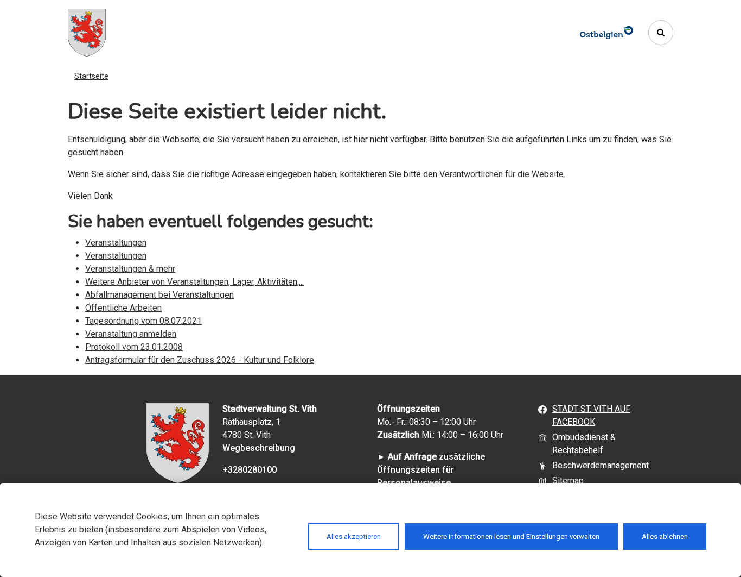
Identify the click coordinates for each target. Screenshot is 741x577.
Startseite (91, 76)
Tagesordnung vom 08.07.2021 (143, 321)
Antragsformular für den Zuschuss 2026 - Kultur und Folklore (199, 360)
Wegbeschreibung (258, 448)
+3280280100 (249, 470)
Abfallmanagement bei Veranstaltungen (159, 295)
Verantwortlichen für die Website (501, 174)
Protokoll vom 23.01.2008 (134, 347)
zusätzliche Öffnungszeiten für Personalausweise (431, 469)
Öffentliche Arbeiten (123, 308)
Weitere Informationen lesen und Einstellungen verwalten (511, 536)
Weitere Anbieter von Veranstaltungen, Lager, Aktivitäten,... (194, 282)
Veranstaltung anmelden (130, 334)
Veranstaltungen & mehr (130, 269)
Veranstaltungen (115, 242)
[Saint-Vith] (87, 33)
